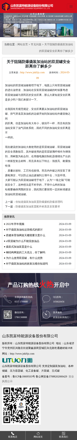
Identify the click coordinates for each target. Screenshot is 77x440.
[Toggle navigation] (71, 6)
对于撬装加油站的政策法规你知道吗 (27, 263)
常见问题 (36, 44)
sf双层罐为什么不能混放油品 (22, 241)
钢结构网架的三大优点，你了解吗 (25, 252)
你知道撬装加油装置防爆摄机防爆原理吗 (39, 201)
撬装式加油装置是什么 (19, 246)
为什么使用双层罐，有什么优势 (24, 258)
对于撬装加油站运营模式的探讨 (24, 229)
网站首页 (22, 44)
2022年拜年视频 (15, 224)
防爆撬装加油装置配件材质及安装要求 (38, 206)
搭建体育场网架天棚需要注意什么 (25, 235)
